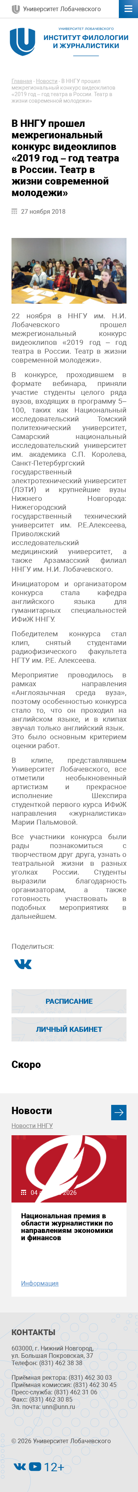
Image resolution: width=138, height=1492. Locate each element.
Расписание (69, 1001)
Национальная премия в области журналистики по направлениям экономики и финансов (67, 1227)
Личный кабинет (69, 1029)
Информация (40, 1283)
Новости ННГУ (32, 1125)
